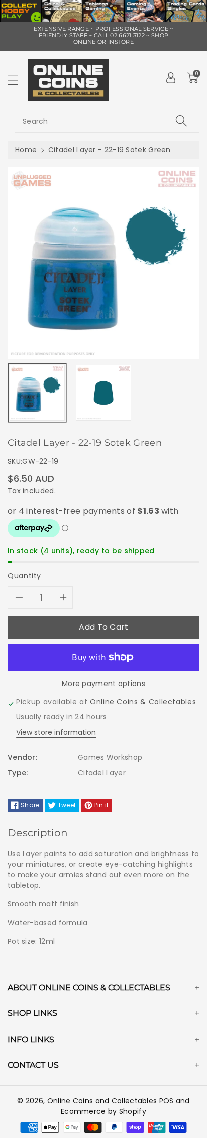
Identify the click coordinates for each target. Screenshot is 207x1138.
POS (166, 1101)
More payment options (103, 683)
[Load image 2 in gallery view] (103, 393)
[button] (18, 80)
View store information (56, 732)
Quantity (24, 576)
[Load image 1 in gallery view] (37, 393)
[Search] (181, 120)
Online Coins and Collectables (102, 1101)
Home (26, 150)
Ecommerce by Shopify (103, 1111)
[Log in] (171, 78)
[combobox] (107, 120)
